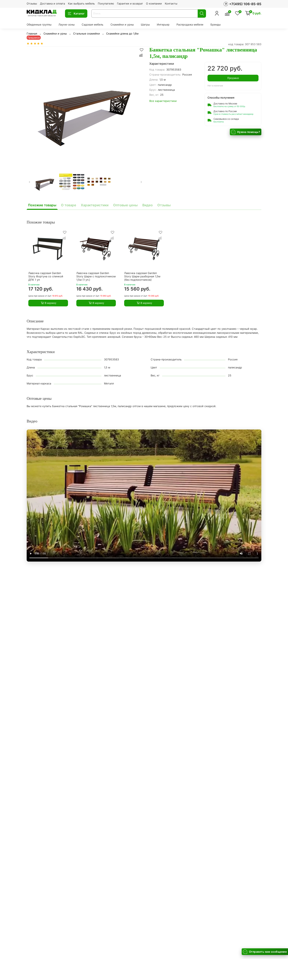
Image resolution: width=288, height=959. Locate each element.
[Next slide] (139, 105)
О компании (154, 3)
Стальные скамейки (86, 33)
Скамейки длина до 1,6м (122, 33)
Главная (32, 33)
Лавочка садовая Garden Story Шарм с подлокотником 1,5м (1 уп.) (96, 276)
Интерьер (163, 24)
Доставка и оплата (52, 3)
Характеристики (94, 205)
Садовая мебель (92, 24)
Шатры (145, 24)
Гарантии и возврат (130, 3)
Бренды (215, 24)
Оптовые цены (125, 205)
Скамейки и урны (122, 24)
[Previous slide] (32, 105)
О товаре (68, 205)
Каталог (79, 13)
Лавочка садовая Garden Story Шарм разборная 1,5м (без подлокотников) (142, 276)
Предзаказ (233, 78)
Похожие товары (42, 205)
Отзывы (32, 3)
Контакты (171, 3)
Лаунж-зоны (66, 24)
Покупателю (106, 3)
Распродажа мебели (189, 24)
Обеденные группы (39, 24)
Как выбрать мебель (81, 3)
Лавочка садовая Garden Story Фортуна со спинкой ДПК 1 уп (45, 276)
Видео (147, 205)
